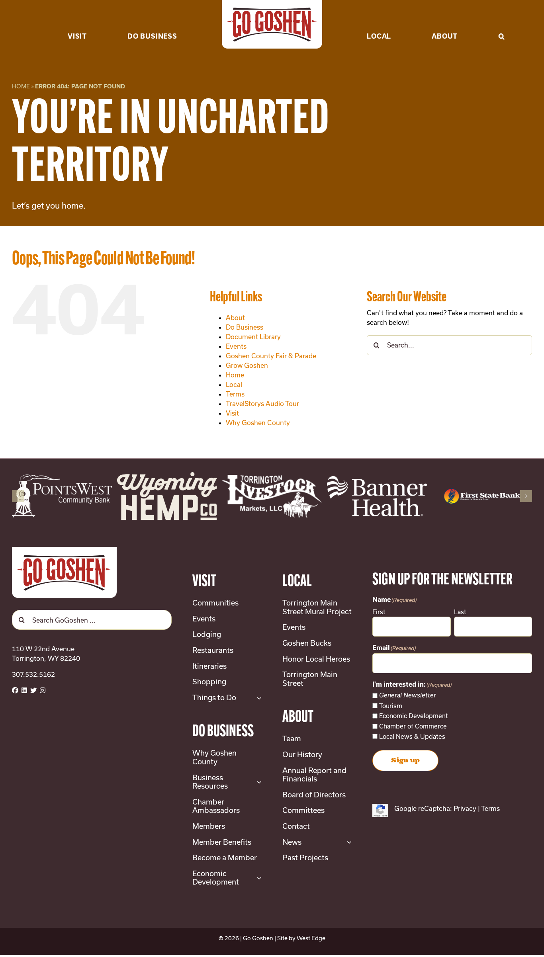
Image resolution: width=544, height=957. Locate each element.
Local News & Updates (412, 736)
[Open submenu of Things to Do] (257, 697)
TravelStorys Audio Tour (262, 403)
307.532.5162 (33, 674)
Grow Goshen (247, 365)
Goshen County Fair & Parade (271, 355)
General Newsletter (407, 695)
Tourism (390, 705)
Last (460, 611)
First (378, 611)
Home (21, 86)
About (235, 317)
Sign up (405, 760)
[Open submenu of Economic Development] (257, 878)
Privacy (465, 808)
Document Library (253, 336)
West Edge (311, 938)
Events (236, 346)
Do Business (244, 327)
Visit (232, 413)
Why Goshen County (258, 422)
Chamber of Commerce (413, 726)
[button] (502, 24)
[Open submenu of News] (347, 842)
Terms (235, 394)
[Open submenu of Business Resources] (257, 782)
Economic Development (413, 715)
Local (234, 384)
